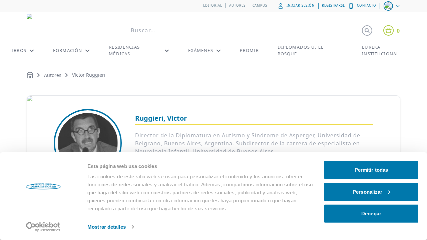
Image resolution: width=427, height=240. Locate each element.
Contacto (366, 5)
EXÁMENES (200, 50)
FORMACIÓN (67, 50)
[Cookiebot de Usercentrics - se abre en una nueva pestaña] (43, 227)
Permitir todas (371, 170)
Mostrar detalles (106, 227)
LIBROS (17, 50)
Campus (260, 5)
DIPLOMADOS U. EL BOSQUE (301, 50)
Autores (237, 5)
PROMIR (249, 50)
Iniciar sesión (300, 5)
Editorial (212, 5)
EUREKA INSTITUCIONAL (380, 50)
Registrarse (333, 5)
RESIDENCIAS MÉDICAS (124, 50)
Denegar (371, 213)
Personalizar (367, 191)
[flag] (392, 6)
